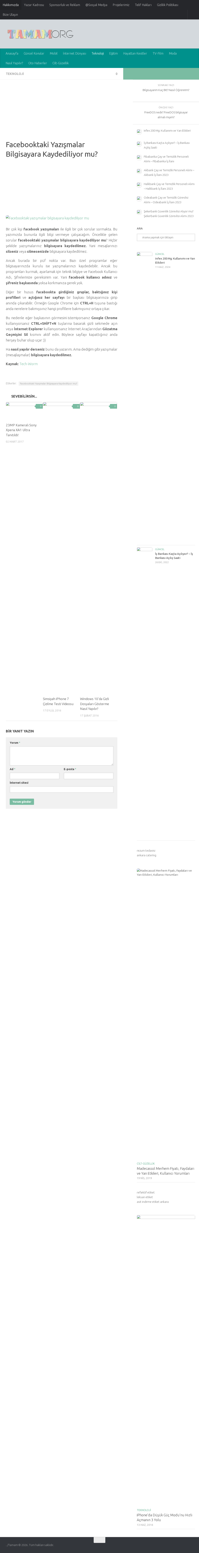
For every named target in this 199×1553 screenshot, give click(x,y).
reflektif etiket (146, 1192)
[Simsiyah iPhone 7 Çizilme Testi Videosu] (61, 547)
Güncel (159, 254)
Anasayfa (12, 53)
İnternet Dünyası (74, 53)
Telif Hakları (143, 5)
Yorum (15, 742)
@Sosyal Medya (96, 5)
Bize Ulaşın (10, 14)
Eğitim (113, 53)
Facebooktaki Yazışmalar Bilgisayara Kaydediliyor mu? (48, 383)
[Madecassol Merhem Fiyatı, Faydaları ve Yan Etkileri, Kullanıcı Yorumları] (166, 1014)
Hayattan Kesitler (135, 53)
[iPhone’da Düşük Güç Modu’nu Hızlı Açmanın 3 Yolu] (166, 1360)
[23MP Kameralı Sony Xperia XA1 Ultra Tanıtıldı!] (24, 411)
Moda (173, 53)
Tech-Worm (28, 364)
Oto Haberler (37, 63)
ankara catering (146, 855)
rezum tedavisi (146, 850)
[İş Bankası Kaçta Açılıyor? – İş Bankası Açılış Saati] (144, 692)
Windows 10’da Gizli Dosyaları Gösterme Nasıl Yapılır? (94, 703)
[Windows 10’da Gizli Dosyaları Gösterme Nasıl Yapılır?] (98, 547)
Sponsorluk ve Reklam (64, 5)
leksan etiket (145, 1197)
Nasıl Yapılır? (14, 63)
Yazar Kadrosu (34, 5)
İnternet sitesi (19, 782)
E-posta (70, 769)
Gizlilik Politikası (167, 5)
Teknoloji (98, 53)
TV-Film (158, 53)
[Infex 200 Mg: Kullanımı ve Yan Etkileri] (144, 397)
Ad (12, 769)
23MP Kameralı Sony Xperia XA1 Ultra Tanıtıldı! (21, 430)
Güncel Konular (34, 53)
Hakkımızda (11, 5)
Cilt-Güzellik (60, 63)
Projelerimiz (121, 5)
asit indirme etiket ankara (153, 1201)
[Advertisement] (61, 112)
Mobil (54, 53)
